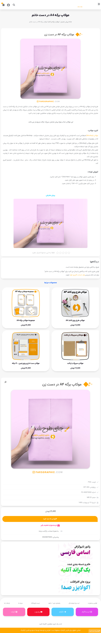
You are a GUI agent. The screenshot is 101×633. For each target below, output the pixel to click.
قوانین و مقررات (92, 603)
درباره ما (20, 603)
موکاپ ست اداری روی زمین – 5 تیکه (26, 363)
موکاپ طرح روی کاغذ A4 (75, 320)
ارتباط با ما (7, 603)
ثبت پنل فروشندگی (74, 603)
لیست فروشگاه (35, 603)
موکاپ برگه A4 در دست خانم (50, 15)
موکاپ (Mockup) (92, 136)
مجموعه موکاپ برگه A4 (26, 320)
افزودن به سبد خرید (50, 519)
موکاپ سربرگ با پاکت (75, 363)
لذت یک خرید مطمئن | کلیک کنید (50, 624)
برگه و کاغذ (51, 22)
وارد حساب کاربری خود (77, 275)
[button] (14, 5)
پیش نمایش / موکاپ (61, 22)
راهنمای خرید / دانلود (54, 603)
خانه (70, 22)
